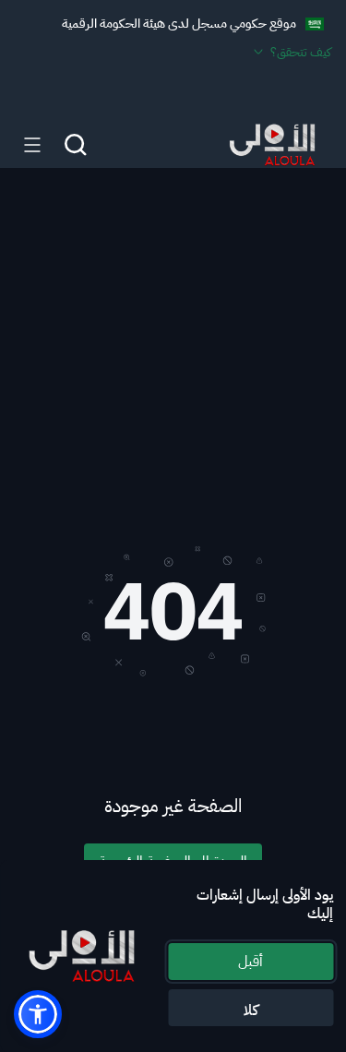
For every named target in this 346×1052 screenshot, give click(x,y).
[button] (37, 1014)
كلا (251, 1010)
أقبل (250, 961)
